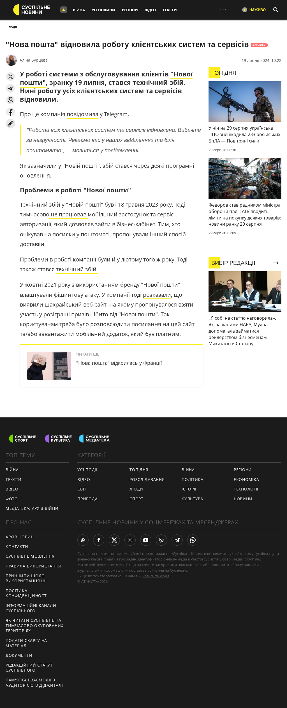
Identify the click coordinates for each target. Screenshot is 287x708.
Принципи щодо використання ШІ (26, 578)
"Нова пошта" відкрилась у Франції (119, 362)
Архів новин (20, 536)
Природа (87, 498)
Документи (19, 655)
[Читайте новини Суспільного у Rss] (83, 540)
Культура (192, 498)
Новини (243, 498)
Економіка (246, 479)
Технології (246, 489)
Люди (136, 489)
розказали (157, 294)
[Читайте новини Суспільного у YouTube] (145, 540)
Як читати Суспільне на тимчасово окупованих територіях (34, 625)
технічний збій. (77, 269)
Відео (150, 9)
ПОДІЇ (13, 27)
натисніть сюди (155, 575)
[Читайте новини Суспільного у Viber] (161, 540)
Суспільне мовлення (30, 556)
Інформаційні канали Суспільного (31, 608)
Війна (79, 9)
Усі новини (103, 9)
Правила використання (33, 566)
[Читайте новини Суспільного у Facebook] (98, 540)
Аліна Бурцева (34, 60)
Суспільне (178, 570)
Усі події (87, 469)
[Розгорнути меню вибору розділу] (63, 9)
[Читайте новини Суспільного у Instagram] (130, 540)
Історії (189, 489)
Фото (12, 498)
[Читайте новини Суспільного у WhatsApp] (192, 540)
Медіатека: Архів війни (32, 508)
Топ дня (138, 469)
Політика (192, 479)
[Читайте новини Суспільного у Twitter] (114, 540)
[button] (10, 76)
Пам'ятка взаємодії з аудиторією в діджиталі (34, 682)
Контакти (17, 546)
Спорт (136, 498)
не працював (68, 214)
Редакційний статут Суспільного (29, 667)
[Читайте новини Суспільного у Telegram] (177, 540)
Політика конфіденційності (27, 593)
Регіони (130, 9)
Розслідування (147, 479)
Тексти (170, 9)
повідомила (82, 114)
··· (223, 9)
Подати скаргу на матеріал (26, 643)
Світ (82, 489)
